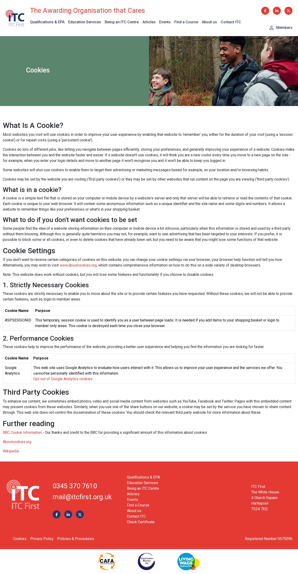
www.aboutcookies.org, (78, 265)
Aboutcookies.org (17, 442)
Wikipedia (11, 451)
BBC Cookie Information (22, 432)
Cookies (20, 538)
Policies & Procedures (75, 538)
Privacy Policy (42, 538)
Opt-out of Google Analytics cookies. (63, 379)
